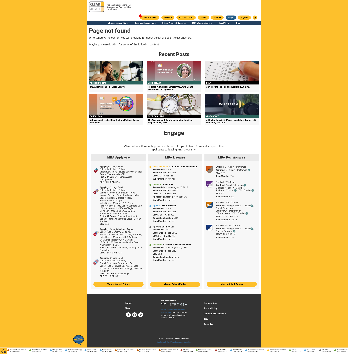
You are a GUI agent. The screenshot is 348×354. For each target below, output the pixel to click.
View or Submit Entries (118, 284)
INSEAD (290, 349)
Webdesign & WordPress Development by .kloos (174, 342)
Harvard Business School (36, 349)
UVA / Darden (307, 349)
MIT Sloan (183, 349)
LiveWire (3, 351)
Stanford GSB (218, 349)
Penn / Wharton (234, 349)
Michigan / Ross (54, 349)
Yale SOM (321, 349)
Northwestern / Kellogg (71, 349)
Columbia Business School (15, 349)
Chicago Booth (88, 349)
